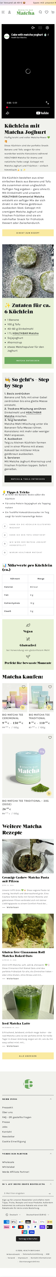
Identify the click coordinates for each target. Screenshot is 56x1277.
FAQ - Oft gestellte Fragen (17, 1117)
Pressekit (7, 1107)
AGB (47, 1254)
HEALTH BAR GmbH (31, 1250)
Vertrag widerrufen (28, 1239)
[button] (40, 12)
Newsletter (8, 1136)
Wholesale (8, 1162)
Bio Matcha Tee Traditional (39, 716)
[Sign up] (50, 1193)
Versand (11, 1258)
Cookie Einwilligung (14, 1141)
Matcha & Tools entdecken (28, 479)
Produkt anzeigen (22, 707)
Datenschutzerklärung (33, 1254)
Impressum (23, 1258)
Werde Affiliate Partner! (15, 1171)
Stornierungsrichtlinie (29, 1262)
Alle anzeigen (28, 1056)
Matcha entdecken (28, 361)
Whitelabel (8, 1166)
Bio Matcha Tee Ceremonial (12, 716)
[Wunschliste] (46, 12)
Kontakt (7, 1131)
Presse (6, 1122)
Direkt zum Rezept (28, 233)
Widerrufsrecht (13, 1254)
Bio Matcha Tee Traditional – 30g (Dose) (25, 802)
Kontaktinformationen (41, 1258)
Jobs (4, 1126)
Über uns (7, 1112)
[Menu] (3, 12)
